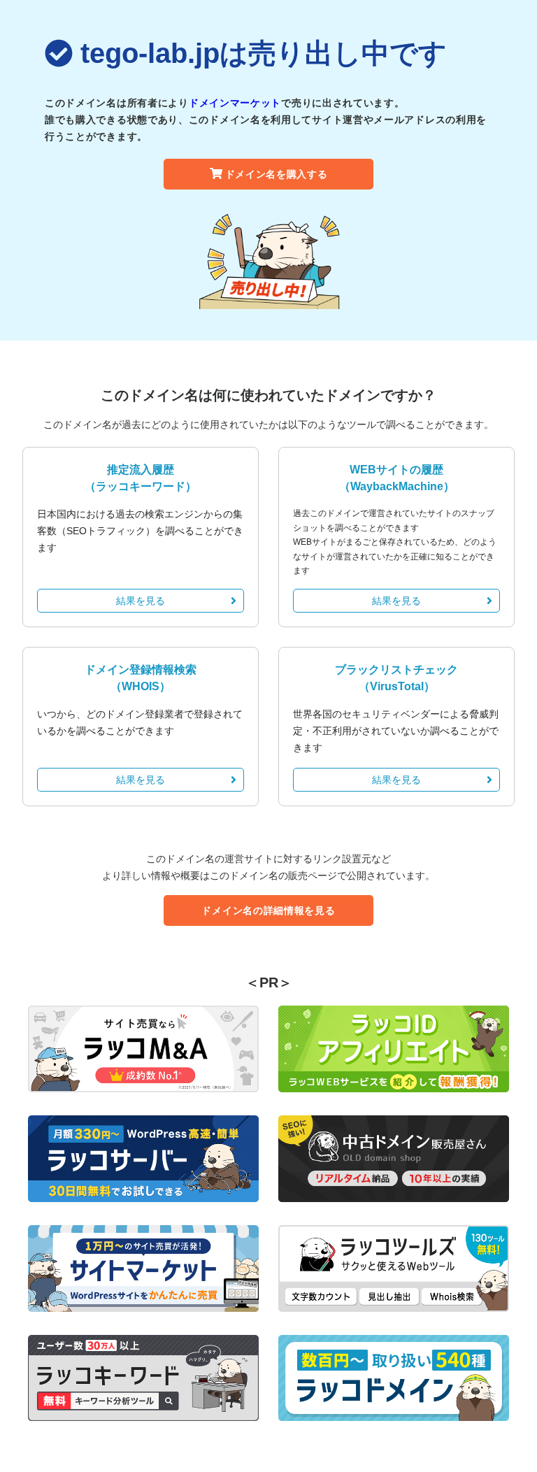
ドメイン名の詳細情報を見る (268, 910)
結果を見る (140, 600)
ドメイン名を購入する (276, 174)
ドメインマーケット (235, 102)
